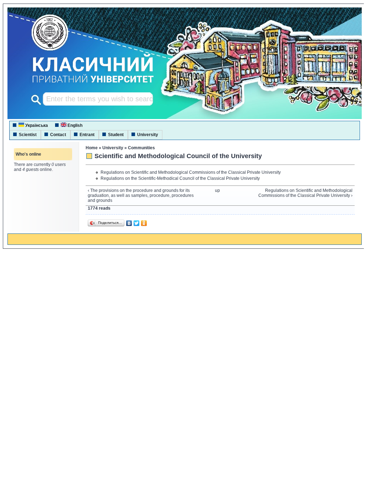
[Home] (86, 83)
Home (92, 147)
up (217, 190)
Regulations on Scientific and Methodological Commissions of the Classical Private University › (305, 193)
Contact (58, 134)
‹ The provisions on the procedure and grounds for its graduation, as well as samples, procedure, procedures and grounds (141, 195)
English (74, 125)
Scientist (28, 134)
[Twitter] (136, 223)
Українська (36, 125)
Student (116, 134)
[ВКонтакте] (129, 223)
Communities (141, 147)
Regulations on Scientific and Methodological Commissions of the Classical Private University (191, 172)
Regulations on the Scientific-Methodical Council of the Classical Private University (180, 178)
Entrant (87, 134)
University (147, 134)
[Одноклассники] (144, 223)
